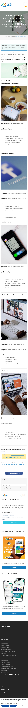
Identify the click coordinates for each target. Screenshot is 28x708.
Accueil (6, 26)
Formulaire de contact (5, 678)
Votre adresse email (7, 512)
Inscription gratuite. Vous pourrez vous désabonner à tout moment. (12, 518)
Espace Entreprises (5, 645)
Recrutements (4, 670)
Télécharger (14, 567)
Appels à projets (4, 672)
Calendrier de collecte (5, 664)
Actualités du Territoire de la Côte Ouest (15, 26)
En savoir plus (14, 613)
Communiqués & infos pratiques (11, 37)
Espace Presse (4, 653)
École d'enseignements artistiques (8, 651)
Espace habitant (4, 643)
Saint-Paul (3, 634)
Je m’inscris (14, 522)
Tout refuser (13, 705)
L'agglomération (4, 660)
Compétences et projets (6, 662)
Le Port (2, 632)
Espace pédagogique (5, 647)
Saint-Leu (3, 638)
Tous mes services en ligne (7, 666)
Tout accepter (5, 705)
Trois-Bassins (4, 636)
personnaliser (14, 703)
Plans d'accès (3, 680)
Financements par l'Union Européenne (9, 655)
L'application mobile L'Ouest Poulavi (8, 668)
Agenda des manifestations (6, 649)
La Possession (4, 630)
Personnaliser (21, 705)
